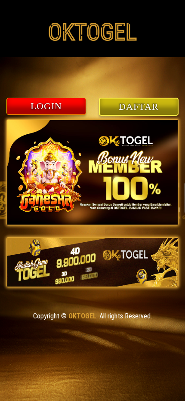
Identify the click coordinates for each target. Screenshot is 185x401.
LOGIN (46, 106)
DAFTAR (139, 106)
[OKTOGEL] (92, 51)
